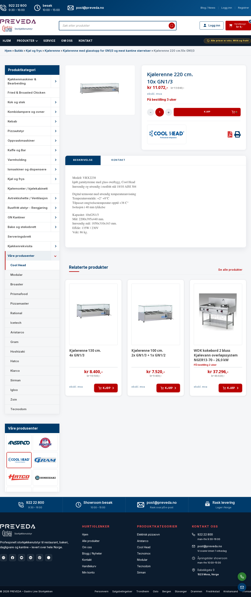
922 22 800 (18, 5)
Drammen (196, 591)
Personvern (101, 591)
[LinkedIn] (30, 557)
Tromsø (246, 591)
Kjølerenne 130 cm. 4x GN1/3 (85, 352)
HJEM (7, 40)
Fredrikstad (213, 591)
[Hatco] (19, 477)
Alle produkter (91, 541)
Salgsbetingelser (122, 591)
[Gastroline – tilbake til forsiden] (18, 25)
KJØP (207, 111)
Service (49, 40)
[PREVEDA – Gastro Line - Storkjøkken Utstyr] (17, 530)
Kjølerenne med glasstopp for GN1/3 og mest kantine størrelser (107, 50)
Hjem (8, 50)
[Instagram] (3, 557)
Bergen (166, 591)
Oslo (155, 591)
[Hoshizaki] (45, 477)
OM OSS (67, 40)
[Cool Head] (19, 460)
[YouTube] (21, 557)
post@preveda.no (162, 503)
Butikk (19, 50)
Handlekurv (89, 566)
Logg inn (226, 7)
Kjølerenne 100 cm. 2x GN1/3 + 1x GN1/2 (148, 352)
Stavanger (181, 591)
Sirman (141, 572)
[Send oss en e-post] (242, 587)
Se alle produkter (230, 269)
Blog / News (208, 7)
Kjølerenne (52, 50)
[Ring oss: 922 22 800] (242, 576)
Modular (142, 559)
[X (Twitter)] (48, 557)
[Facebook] (12, 557)
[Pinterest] (39, 557)
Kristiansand (231, 591)
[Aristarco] (19, 443)
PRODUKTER (26, 40)
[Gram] (45, 460)
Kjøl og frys (34, 50)
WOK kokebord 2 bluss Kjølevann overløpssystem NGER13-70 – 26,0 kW (216, 355)
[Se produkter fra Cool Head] (166, 134)
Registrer (243, 7)
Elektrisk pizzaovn (148, 534)
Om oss (87, 547)
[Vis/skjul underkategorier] (55, 81)
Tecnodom (144, 566)
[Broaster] (45, 443)
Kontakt (86, 40)
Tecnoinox (143, 553)
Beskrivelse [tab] (83, 159)
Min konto (88, 572)
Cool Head (143, 547)
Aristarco (142, 541)
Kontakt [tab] (118, 159)
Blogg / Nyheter (92, 553)
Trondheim (142, 591)
